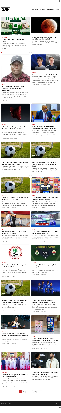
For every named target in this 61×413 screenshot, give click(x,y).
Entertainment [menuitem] (50, 9)
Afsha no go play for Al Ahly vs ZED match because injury (14, 232)
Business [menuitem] (42, 9)
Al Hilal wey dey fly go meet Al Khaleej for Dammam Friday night (45, 232)
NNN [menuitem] (32, 9)
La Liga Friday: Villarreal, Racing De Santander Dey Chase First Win (14, 301)
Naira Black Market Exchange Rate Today (13, 40)
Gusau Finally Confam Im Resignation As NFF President (14, 266)
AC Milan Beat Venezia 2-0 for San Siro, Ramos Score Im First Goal (15, 163)
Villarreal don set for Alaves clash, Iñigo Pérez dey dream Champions (45, 199)
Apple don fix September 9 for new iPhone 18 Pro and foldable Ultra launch (45, 339)
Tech (33, 336)
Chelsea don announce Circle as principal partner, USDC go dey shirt (44, 301)
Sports (34, 72)
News (33, 35)
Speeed (58, 403)
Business (4, 37)
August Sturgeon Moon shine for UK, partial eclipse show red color (44, 38)
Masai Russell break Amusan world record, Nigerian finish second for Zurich (15, 335)
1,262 (34, 391)
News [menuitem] (36, 9)
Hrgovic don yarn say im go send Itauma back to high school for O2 (45, 373)
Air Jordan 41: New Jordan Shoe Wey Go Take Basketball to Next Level (14, 128)
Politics (4, 372)
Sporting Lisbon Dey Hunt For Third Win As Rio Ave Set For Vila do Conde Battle (44, 164)
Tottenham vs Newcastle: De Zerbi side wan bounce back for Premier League (44, 76)
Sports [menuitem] (57, 9)
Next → (39, 391)
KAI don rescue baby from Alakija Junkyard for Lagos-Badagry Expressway (13, 89)
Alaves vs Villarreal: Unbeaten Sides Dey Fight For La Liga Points (15, 199)
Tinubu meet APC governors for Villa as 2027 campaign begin (15, 376)
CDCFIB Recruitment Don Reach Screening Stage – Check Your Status (44, 127)
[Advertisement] (30, 3)
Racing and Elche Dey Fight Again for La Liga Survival (44, 266)
